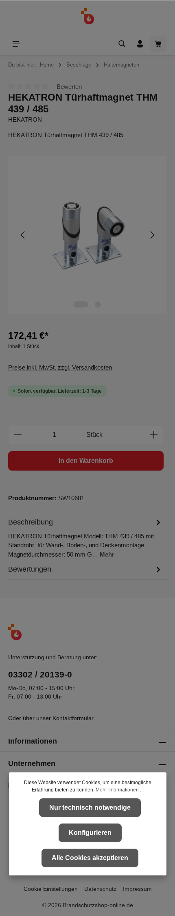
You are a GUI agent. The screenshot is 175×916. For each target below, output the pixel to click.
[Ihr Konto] (140, 44)
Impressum (137, 889)
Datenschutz (100, 889)
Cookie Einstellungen (51, 889)
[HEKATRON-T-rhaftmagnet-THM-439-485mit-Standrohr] (87, 235)
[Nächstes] (151, 234)
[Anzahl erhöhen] (154, 435)
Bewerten (69, 86)
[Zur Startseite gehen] (87, 16)
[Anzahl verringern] (17, 435)
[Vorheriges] (23, 234)
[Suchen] (122, 44)
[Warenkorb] (158, 44)
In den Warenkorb (86, 460)
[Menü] (16, 44)
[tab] (85, 537)
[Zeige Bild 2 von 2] (98, 304)
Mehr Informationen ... (120, 790)
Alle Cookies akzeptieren (90, 857)
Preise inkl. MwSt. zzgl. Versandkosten (60, 367)
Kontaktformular (73, 718)
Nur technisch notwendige (90, 807)
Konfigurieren (90, 832)
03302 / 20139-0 (40, 674)
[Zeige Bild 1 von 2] (81, 304)
